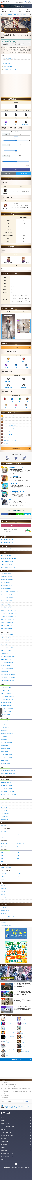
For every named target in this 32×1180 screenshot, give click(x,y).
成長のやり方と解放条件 (6, 702)
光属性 (2, 858)
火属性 (2, 852)
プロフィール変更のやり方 (7, 622)
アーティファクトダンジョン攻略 (8, 794)
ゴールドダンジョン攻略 (6, 788)
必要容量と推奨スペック (6, 625)
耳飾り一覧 (3, 888)
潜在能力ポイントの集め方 (7, 733)
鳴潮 (10, 499)
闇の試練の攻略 (4, 819)
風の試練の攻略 (4, 810)
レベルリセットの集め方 (6, 742)
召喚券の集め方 (4, 730)
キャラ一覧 (12, 11)
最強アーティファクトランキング (11, 419)
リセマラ (20, 9)
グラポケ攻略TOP (16, 448)
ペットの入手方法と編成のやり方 (8, 616)
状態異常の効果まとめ (6, 604)
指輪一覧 (3, 885)
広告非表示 (21, 2)
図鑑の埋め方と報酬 (5, 641)
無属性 (2, 861)
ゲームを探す (4, 1144)
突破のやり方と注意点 (6, 693)
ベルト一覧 (3, 901)
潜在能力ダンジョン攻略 (6, 785)
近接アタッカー (4, 843)
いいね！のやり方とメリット (7, 619)
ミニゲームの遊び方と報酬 (7, 659)
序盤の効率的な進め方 (6, 573)
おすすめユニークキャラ (6, 594)
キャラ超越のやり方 (5, 714)
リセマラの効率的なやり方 (10, 434)
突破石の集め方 (4, 751)
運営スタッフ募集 (5, 1123)
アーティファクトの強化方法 (7, 708)
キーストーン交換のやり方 (7, 699)
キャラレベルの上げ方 (6, 690)
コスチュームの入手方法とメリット (9, 613)
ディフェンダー (4, 846)
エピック (3, 834)
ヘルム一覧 (3, 897)
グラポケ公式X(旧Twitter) (7, 542)
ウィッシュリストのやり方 (7, 668)
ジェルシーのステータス (9, 63)
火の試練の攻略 (4, 804)
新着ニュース (4, 1159)
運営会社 (3, 1120)
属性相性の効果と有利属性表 (7, 600)
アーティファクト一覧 (9, 428)
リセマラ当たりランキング (10, 431)
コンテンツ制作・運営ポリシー (8, 1126)
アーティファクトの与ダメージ (8, 770)
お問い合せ (3, 1138)
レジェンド (3, 831)
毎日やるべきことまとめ (6, 576)
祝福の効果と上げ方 (5, 644)
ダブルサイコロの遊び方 (6, 650)
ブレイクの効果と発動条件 (7, 597)
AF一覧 (20, 11)
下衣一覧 (3, 894)
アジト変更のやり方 (5, 653)
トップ (2, 1117)
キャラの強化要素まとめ (6, 687)
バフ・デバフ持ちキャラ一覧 (7, 916)
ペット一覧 (6, 437)
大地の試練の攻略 (5, 813)
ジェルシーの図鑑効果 (8, 66)
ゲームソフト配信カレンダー (7, 1156)
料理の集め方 (4, 736)
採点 (16, 169)
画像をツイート (24, 173)
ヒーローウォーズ (13, 483)
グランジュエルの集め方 (6, 757)
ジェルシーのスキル (7, 61)
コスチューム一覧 (5, 910)
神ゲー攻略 (3, 14)
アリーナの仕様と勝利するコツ (8, 656)
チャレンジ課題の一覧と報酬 (7, 647)
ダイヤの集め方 (4, 721)
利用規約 (3, 1129)
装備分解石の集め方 (5, 763)
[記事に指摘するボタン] (24, 457)
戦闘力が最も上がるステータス (8, 773)
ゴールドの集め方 (5, 724)
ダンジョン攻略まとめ (6, 782)
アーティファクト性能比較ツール (8, 549)
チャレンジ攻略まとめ (6, 801)
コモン (2, 837)
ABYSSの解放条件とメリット (8, 585)
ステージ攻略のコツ (5, 582)
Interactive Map (4, 1141)
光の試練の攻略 (4, 816)
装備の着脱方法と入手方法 (7, 607)
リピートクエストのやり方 (7, 662)
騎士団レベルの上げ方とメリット (8, 610)
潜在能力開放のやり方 (6, 705)
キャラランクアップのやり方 (7, 696)
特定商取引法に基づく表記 (7, 1135)
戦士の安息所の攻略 (5, 665)
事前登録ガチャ (4, 1150)
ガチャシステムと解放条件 (7, 634)
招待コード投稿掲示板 (6, 925)
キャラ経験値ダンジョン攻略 (7, 791)
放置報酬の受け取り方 (6, 638)
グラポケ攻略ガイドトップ (7, 539)
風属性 (2, 855)
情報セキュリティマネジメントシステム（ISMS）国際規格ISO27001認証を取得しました (17, 1106)
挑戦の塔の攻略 (4, 671)
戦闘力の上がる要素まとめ (10, 440)
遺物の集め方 (4, 739)
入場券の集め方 (4, 745)
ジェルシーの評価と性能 (9, 58)
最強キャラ (12, 9)
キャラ (25, 14)
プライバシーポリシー (6, 1132)
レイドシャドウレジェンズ (15, 476)
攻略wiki (3, 1147)
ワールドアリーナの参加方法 (7, 680)
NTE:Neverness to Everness (16, 491)
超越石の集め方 (4, 760)
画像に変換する (8, 173)
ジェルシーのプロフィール (9, 69)
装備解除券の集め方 (5, 748)
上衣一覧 (3, 891)
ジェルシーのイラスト (8, 72)
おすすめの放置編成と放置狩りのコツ (12, 425)
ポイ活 (25, 2)
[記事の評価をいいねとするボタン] (16, 457)
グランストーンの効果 (6, 711)
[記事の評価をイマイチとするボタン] (7, 457)
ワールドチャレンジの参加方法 (8, 677)
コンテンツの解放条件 (6, 588)
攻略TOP (4, 9)
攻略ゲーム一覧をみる (16, 1059)
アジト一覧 (3, 913)
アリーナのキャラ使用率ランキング (9, 567)
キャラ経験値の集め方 (6, 727)
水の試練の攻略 (4, 807)
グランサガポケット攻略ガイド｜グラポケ (14, 6)
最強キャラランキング (9, 415)
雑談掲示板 (6, 443)
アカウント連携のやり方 (6, 628)
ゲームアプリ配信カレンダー (7, 1153)
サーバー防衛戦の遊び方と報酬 (8, 674)
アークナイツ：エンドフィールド (17, 467)
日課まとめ (4, 11)
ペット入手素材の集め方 (6, 754)
